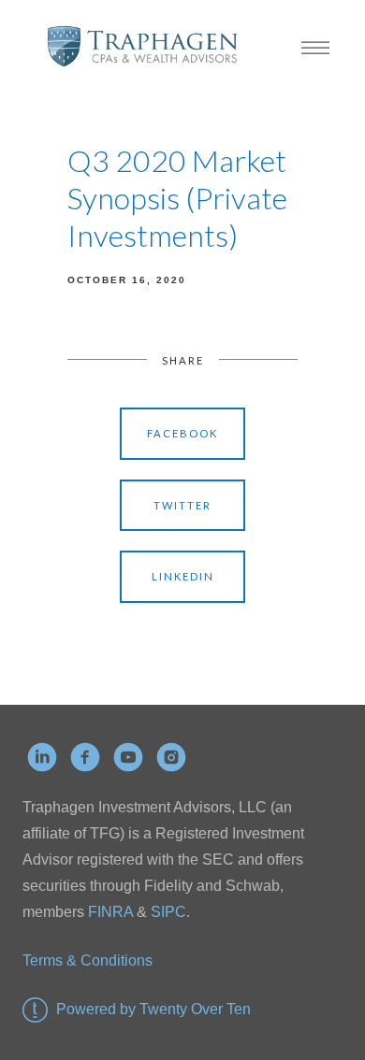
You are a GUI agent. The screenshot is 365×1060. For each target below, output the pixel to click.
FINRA (110, 912)
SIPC (166, 912)
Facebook (182, 433)
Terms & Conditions (87, 960)
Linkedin (183, 576)
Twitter (182, 505)
